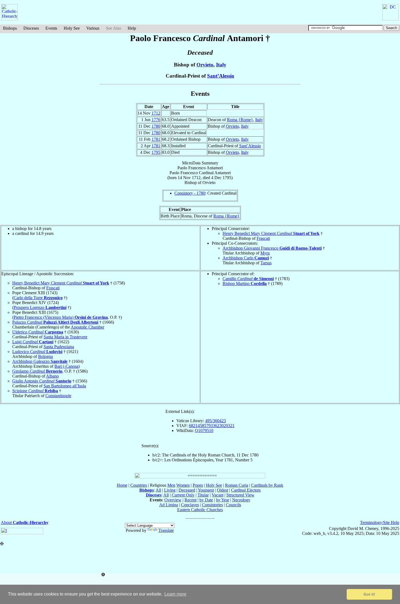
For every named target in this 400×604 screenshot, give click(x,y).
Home (122, 485)
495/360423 (215, 420)
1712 (156, 113)
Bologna (45, 356)
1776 (156, 119)
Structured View (240, 495)
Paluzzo (55, 322)
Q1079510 (204, 430)
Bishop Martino (245, 283)
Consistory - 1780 (189, 193)
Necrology (241, 500)
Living (170, 490)
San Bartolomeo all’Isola (65, 386)
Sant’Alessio (220, 76)
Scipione (35, 390)
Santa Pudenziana (59, 346)
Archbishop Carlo (246, 258)
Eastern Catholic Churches (200, 509)
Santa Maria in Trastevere (65, 337)
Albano (52, 376)
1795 (156, 152)
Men (171, 485)
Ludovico (37, 351)
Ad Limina (168, 504)
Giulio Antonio (41, 381)
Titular (203, 495)
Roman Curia (236, 485)
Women (183, 485)
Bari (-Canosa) (67, 366)
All (158, 490)
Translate (166, 530)
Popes (198, 485)
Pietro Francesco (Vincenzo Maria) (61, 317)
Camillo (248, 278)
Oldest (222, 490)
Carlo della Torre (38, 297)
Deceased (187, 490)
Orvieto (204, 65)
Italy (221, 65)
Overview (172, 500)
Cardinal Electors (246, 490)
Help (132, 28)
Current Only (183, 495)
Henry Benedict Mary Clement (271, 233)
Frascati (263, 238)
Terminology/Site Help (379, 522)
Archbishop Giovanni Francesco (272, 248)
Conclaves (190, 504)
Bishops (10, 28)
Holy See (72, 28)
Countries (138, 485)
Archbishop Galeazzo (39, 361)
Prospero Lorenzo (40, 307)
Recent (190, 500)
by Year (222, 500)
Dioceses (31, 28)
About (24, 522)
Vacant (217, 495)
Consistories (212, 504)
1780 (156, 126)
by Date (206, 500)
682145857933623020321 (212, 425)
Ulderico (37, 332)
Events (51, 28)
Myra (265, 253)
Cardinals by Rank (267, 485)
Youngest (206, 490)
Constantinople (58, 395)
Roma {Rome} (240, 119)
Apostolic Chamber (87, 327)
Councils (233, 504)
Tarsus (266, 262)
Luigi (32, 341)
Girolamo (37, 371)
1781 (156, 139)
